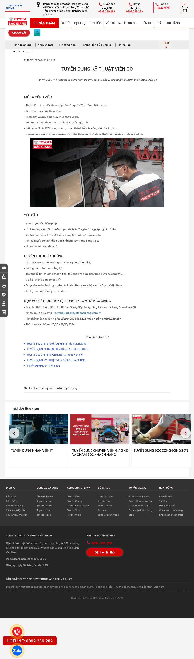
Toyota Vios (73, 496)
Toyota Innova (44, 500)
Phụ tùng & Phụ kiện (16, 514)
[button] (14, 433)
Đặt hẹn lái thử (105, 552)
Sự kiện (163, 500)
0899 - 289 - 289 (102, 543)
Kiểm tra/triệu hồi (15, 510)
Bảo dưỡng (12, 500)
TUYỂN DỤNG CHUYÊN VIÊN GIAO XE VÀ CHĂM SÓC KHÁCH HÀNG (99, 452)
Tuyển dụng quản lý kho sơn (43, 365)
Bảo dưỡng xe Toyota (140, 500)
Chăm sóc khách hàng (171, 510)
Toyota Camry (74, 500)
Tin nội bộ (124, 45)
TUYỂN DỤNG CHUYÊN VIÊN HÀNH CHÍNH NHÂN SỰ (58, 349)
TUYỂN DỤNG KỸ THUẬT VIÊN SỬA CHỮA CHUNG (56, 360)
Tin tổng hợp (67, 45)
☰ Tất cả (165, 44)
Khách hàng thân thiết (171, 514)
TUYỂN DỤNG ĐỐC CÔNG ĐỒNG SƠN (161, 450)
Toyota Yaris (73, 510)
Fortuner (102, 510)
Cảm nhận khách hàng (141, 510)
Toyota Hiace (44, 514)
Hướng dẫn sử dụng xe (97, 45)
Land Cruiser (105, 505)
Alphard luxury (45, 496)
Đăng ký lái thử (167, 505)
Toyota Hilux (43, 510)
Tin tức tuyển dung (66, 388)
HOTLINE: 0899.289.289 (30, 641)
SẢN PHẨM (47, 23)
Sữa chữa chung (14, 505)
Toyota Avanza (44, 505)
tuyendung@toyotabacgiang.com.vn (78, 313)
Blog (131, 514)
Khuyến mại (45, 45)
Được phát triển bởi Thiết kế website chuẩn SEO (97, 597)
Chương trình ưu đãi (139, 505)
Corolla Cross (105, 496)
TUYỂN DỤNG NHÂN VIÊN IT (32, 450)
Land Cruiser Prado (108, 514)
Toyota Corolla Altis (78, 505)
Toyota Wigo (74, 514)
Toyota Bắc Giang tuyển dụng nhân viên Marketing (57, 343)
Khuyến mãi (165, 496)
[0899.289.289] (17, 631)
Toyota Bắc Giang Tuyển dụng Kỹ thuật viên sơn (55, 354)
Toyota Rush (104, 500)
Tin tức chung (22, 45)
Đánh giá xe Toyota (139, 496)
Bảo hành (11, 496)
